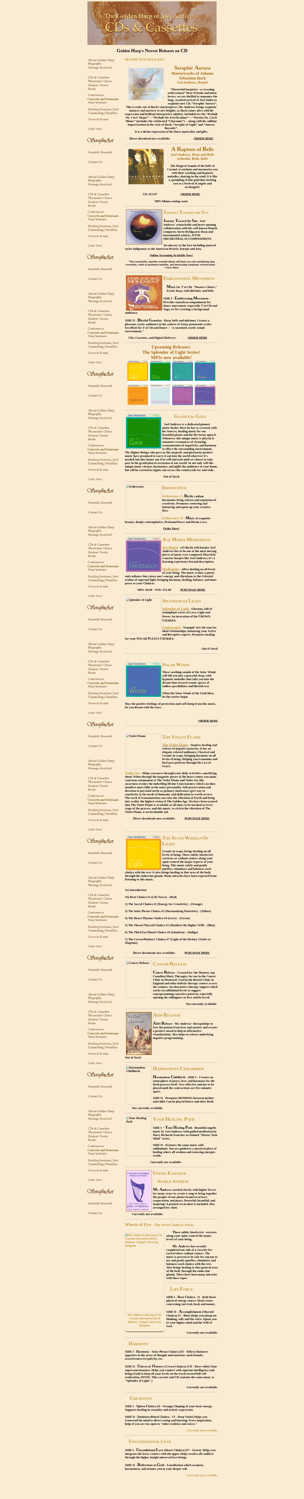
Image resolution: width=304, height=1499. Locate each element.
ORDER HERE (203, 138)
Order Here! (171, 528)
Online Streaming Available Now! (171, 255)
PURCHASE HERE (192, 589)
